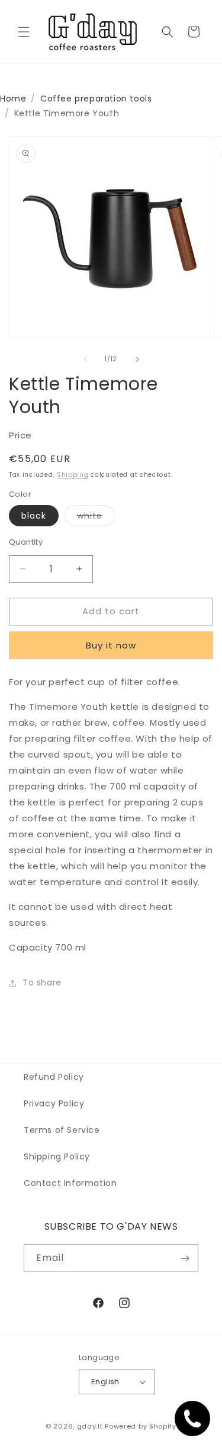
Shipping (73, 474)
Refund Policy (54, 1077)
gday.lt (90, 1426)
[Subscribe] (185, 1258)
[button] (24, 32)
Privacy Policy (54, 1103)
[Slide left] (85, 359)
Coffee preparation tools (96, 98)
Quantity (26, 542)
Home (13, 98)
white (96, 517)
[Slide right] (137, 359)
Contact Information (70, 1183)
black (33, 516)
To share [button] (42, 982)
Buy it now (111, 645)
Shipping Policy (57, 1156)
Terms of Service (62, 1130)
